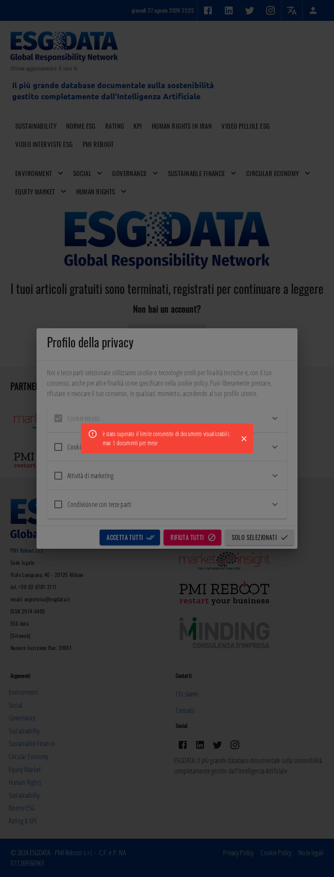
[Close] (244, 438)
